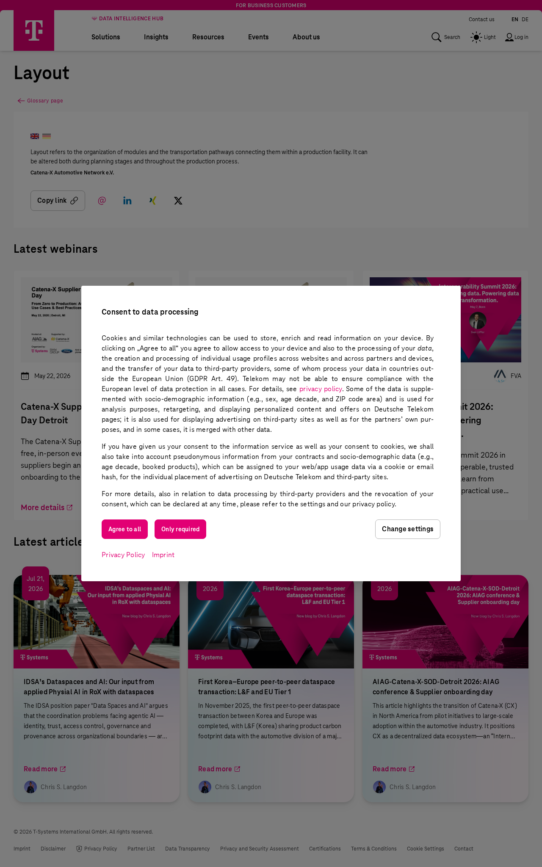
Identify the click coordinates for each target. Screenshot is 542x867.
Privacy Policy (123, 554)
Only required (180, 529)
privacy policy (320, 388)
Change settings (408, 529)
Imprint (163, 554)
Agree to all (124, 529)
